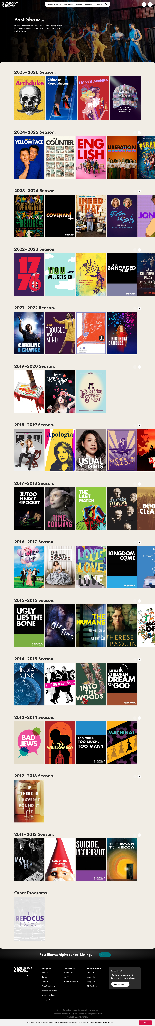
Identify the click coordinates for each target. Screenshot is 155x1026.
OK (145, 1023)
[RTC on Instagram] (21, 975)
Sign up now (119, 984)
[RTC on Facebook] (15, 975)
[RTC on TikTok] (28, 975)
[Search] (106, 4)
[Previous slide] (135, 132)
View (103, 954)
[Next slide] (139, 132)
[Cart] (150, 4)
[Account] (144, 4)
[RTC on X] (18, 975)
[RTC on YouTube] (24, 975)
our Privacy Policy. (108, 1022)
